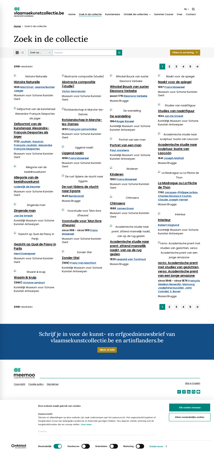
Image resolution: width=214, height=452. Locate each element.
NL (185, 9)
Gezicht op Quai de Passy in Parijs (35, 246)
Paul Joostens (119, 150)
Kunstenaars (112, 14)
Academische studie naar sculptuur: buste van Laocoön (177, 148)
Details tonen (156, 446)
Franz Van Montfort (83, 263)
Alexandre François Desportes (33, 147)
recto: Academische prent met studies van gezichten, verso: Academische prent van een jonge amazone (178, 269)
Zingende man (25, 210)
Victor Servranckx (74, 91)
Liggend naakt (73, 153)
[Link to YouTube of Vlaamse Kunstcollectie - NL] (198, 392)
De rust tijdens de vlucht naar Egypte (80, 189)
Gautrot (37, 141)
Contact (191, 14)
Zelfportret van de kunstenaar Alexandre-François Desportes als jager (31, 130)
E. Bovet (175, 291)
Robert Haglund (168, 225)
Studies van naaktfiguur (176, 111)
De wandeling (120, 116)
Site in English (192, 383)
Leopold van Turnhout (131, 259)
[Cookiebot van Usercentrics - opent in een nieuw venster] (19, 446)
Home (71, 14)
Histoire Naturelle (27, 82)
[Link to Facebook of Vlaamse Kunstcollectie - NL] (179, 392)
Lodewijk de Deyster (27, 186)
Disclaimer (53, 384)
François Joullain (25, 145)
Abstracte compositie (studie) (78, 84)
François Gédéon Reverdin (179, 282)
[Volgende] (197, 66)
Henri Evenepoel (24, 253)
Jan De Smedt (173, 116)
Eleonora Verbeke (135, 96)
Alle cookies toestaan (190, 407)
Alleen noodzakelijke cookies (189, 417)
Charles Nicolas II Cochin (174, 196)
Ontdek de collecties (136, 14)
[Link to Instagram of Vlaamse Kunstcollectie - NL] (184, 392)
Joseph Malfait (174, 158)
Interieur (164, 220)
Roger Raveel (125, 121)
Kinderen (116, 174)
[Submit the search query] (119, 52)
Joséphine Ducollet (171, 288)
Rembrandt (76, 196)
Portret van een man (125, 145)
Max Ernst (26, 87)
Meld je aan (107, 349)
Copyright (19, 384)
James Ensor (125, 208)
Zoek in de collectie (90, 14)
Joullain (25, 141)
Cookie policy (36, 384)
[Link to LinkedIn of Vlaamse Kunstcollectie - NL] (189, 392)
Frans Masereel (174, 87)
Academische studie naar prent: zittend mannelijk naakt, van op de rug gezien (129, 247)
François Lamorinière (82, 129)
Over (179, 14)
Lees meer (86, 424)
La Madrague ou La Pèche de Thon (177, 185)
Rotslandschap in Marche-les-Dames (82, 122)
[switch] (86, 446)
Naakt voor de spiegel (174, 82)
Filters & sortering (183, 52)
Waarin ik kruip (25, 277)
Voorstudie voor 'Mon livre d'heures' (82, 223)
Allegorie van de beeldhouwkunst (26, 179)
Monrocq (188, 284)
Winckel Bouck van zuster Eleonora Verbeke (129, 88)
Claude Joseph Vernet (173, 199)
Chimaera (117, 203)
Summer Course (163, 14)
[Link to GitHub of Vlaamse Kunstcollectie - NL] (193, 392)
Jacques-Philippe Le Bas (181, 192)
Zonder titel (70, 258)
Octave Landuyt (34, 282)
